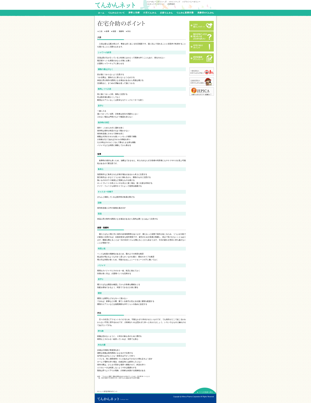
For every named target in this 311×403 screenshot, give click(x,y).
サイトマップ (175, 2)
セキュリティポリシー (156, 4)
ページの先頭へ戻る (205, 392)
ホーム (99, 391)
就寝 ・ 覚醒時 (118, 31)
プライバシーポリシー (192, 2)
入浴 (100, 31)
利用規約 (171, 4)
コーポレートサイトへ (156, 2)
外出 (129, 31)
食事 (107, 31)
